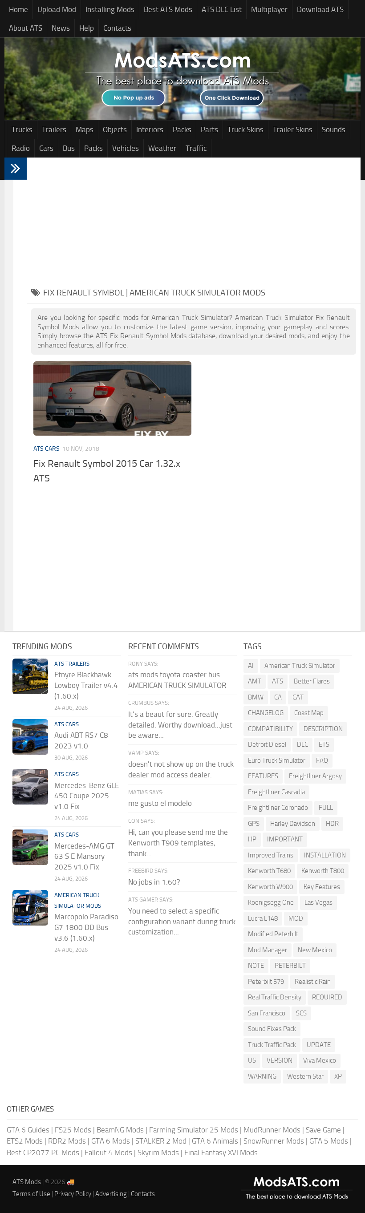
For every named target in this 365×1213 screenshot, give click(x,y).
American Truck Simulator (299, 666)
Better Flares (312, 681)
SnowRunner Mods (273, 1140)
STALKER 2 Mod (161, 1140)
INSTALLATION (325, 855)
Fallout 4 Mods (108, 1152)
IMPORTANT (285, 839)
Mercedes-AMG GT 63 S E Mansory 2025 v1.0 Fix (84, 856)
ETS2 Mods (25, 1140)
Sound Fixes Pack (272, 1029)
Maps (84, 129)
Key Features (322, 887)
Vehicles (125, 148)
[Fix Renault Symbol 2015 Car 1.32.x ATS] (112, 398)
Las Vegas (318, 902)
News (61, 28)
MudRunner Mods (271, 1129)
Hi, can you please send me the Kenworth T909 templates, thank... (178, 843)
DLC (302, 744)
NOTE (256, 966)
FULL (326, 808)
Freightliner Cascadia (276, 792)
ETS (324, 744)
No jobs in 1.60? (154, 881)
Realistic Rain (313, 982)
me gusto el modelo (160, 803)
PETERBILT (290, 966)
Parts (209, 129)
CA (278, 697)
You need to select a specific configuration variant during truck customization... (181, 921)
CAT (298, 697)
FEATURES (263, 776)
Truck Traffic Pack (272, 1045)
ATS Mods (26, 1182)
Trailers (54, 129)
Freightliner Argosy (315, 776)
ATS (277, 681)
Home (18, 9)
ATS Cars (46, 449)
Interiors (149, 129)
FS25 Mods (73, 1129)
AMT (254, 681)
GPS (254, 824)
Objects (115, 129)
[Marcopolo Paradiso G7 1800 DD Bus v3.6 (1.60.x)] (30, 908)
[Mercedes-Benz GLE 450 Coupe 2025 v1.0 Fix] (30, 787)
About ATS (25, 28)
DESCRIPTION (323, 729)
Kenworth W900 (270, 887)
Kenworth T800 (322, 871)
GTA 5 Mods (328, 1140)
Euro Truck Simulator (276, 760)
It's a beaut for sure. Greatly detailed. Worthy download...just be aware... (180, 725)
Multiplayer (269, 9)
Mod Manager (267, 950)
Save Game (323, 1129)
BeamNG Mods (120, 1129)
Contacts (117, 28)
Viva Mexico (319, 1060)
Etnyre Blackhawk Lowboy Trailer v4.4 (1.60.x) (86, 685)
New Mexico (315, 950)
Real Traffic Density (274, 997)
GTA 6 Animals (215, 1140)
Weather (162, 148)
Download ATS (320, 9)
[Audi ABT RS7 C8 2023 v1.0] (30, 737)
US (252, 1060)
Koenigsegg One (271, 902)
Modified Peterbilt (273, 934)
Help (86, 28)
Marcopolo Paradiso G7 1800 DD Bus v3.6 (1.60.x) (86, 927)
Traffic (196, 148)
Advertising (111, 1194)
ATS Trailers (71, 663)
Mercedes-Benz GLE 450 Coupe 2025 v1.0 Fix (86, 796)
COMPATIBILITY (270, 729)
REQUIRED (327, 997)
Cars (46, 148)
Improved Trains (270, 855)
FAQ (322, 760)
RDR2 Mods (67, 1140)
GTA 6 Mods (110, 1140)
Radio (21, 148)
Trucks (22, 129)
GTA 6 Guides (28, 1129)
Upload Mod (56, 9)
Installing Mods (109, 9)
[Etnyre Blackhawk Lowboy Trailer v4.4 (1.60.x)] (30, 676)
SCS (301, 1013)
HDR (332, 824)
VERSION (279, 1060)
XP (338, 1076)
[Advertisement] (194, 220)
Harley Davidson (292, 824)
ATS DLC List (222, 9)
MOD (295, 918)
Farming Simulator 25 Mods (193, 1129)
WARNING (262, 1076)
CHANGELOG (266, 713)
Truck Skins (245, 129)
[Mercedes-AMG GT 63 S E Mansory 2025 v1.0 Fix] (30, 847)
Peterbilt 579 (266, 982)
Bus (69, 148)
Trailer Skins (292, 129)
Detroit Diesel (267, 744)
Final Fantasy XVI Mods (221, 1152)
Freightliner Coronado (278, 808)
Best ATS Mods (168, 9)
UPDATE (319, 1045)
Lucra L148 (263, 918)
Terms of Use (31, 1194)
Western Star (305, 1076)
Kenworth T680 (269, 871)
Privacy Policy (72, 1194)
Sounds (333, 129)
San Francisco (266, 1013)
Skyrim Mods (158, 1152)
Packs (182, 129)
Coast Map (309, 713)
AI (251, 666)
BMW (256, 697)
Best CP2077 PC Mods (43, 1152)
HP (252, 839)
